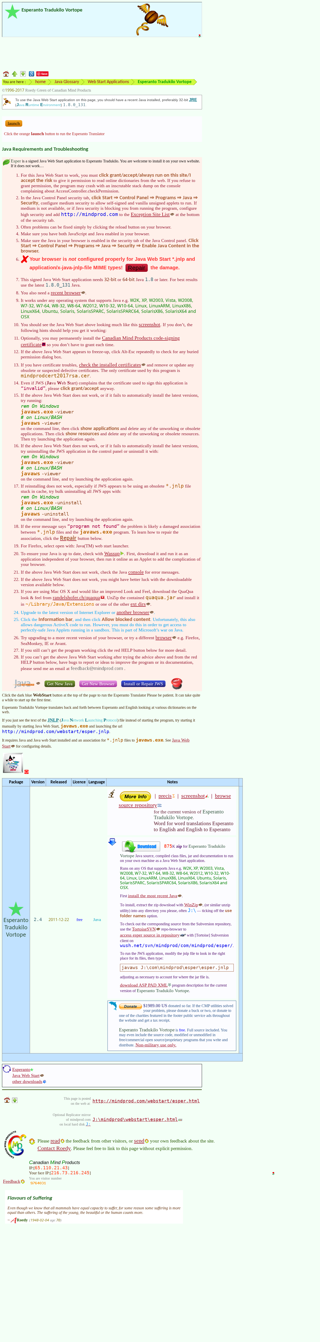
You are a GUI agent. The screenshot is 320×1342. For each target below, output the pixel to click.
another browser (132, 612)
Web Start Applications (108, 82)
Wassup (112, 553)
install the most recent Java (152, 895)
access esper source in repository (150, 935)
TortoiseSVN (144, 929)
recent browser (66, 292)
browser (164, 637)
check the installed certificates (110, 364)
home (40, 82)
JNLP (53, 720)
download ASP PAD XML (144, 985)
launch (14, 123)
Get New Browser (98, 683)
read (55, 1141)
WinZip (191, 904)
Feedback (11, 1181)
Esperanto (21, 1069)
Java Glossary (66, 82)
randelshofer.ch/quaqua (76, 597)
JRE (193, 99)
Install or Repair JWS (143, 683)
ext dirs (138, 604)
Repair (136, 268)
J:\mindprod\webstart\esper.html (135, 1119)
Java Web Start (26, 1075)
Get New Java (59, 683)
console (136, 572)
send (139, 1141)
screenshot (149, 324)
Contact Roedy (54, 1148)
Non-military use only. (156, 1044)
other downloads (27, 1081)
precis (165, 796)
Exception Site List (150, 214)
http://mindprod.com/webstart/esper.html (146, 1100)
